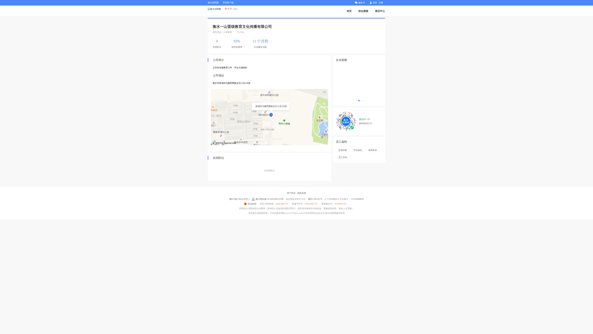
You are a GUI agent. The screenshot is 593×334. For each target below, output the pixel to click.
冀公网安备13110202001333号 (270, 199)
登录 (375, 3)
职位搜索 (363, 11)
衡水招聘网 (213, 3)
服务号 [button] (361, 3)
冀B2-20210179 (315, 199)
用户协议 (291, 193)
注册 (381, 3)
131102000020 (357, 199)
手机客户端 (228, 3)
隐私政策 (301, 193)
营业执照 (252, 204)
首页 (349, 11)
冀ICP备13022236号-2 (239, 199)
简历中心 (380, 11)
